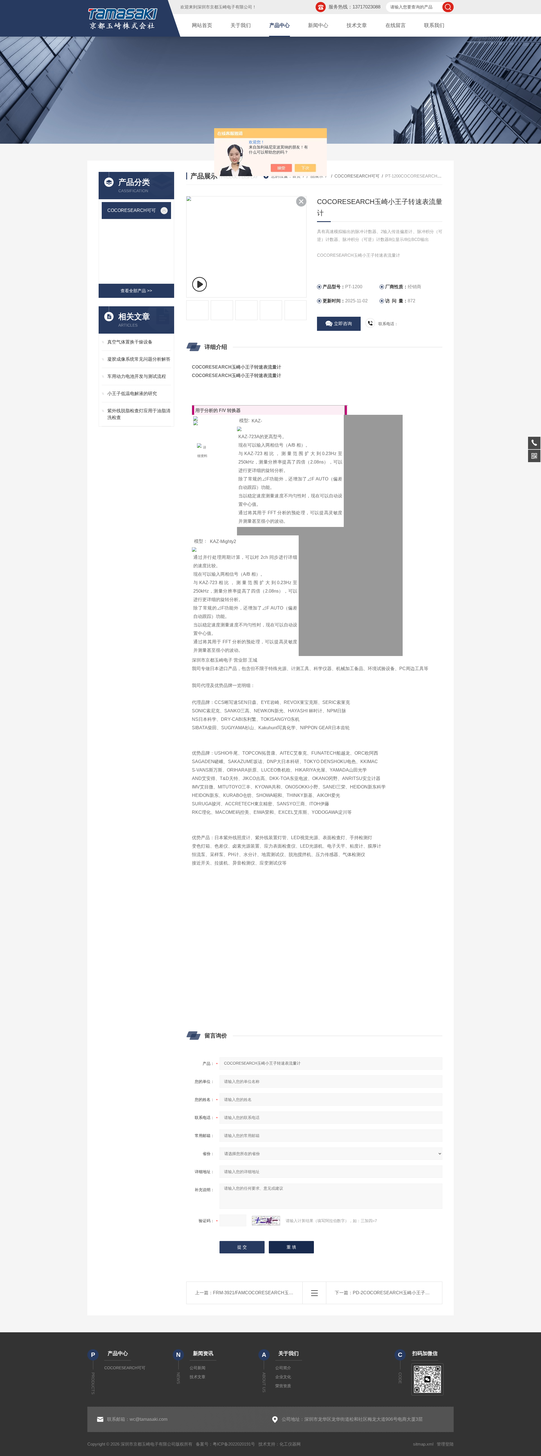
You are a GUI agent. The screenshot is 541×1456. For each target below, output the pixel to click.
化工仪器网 (290, 1444)
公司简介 (283, 1368)
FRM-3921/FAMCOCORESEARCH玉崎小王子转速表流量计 (273, 1292)
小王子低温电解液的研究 (132, 393)
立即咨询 (343, 323)
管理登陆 (445, 1444)
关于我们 (240, 25)
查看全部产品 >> (136, 290)
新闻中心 (318, 25)
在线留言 (395, 25)
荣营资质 (283, 1386)
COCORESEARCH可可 (131, 210)
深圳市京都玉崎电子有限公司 (224, 7)
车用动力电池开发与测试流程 (136, 376)
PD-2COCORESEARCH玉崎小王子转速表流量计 (402, 1292)
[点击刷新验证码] (266, 1220)
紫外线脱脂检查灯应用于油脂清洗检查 (138, 414)
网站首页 (202, 25)
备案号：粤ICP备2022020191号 (225, 1444)
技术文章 (357, 25)
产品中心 (279, 25)
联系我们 (434, 25)
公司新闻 (197, 1368)
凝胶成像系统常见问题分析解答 (138, 359)
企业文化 (283, 1377)
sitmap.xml (423, 1444)
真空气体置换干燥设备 (129, 342)
